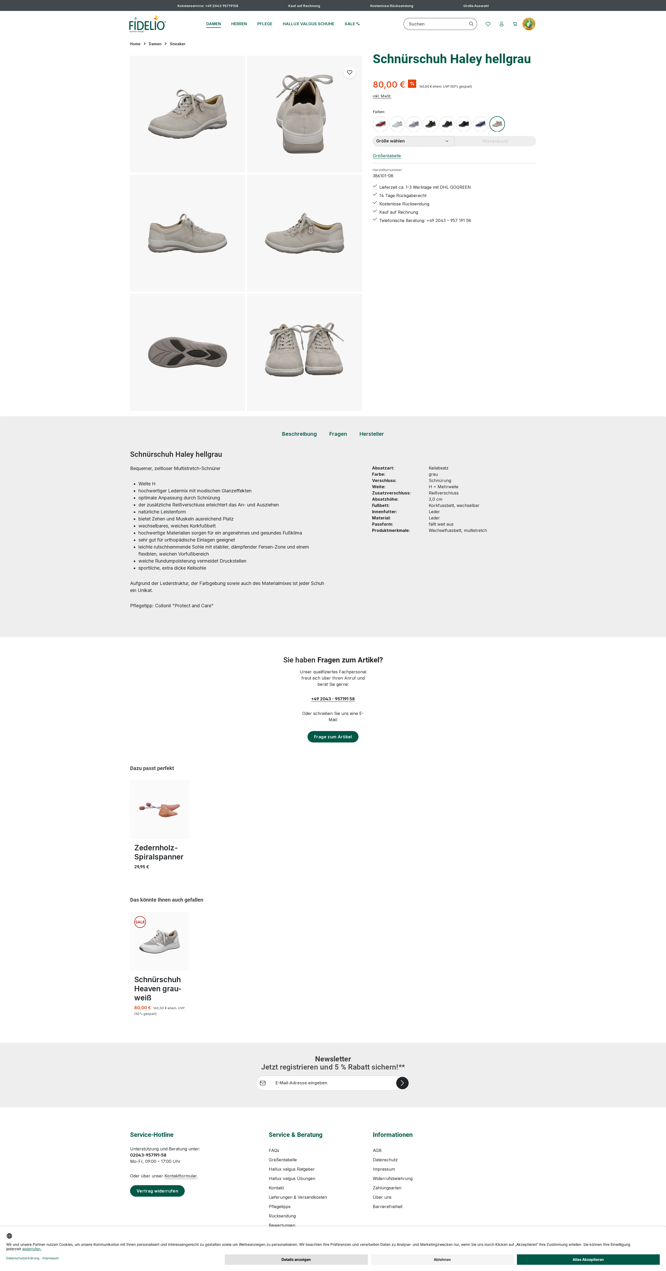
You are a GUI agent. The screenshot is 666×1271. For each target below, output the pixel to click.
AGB (377, 1150)
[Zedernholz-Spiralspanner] (159, 809)
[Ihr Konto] (501, 24)
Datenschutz (385, 1159)
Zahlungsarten (387, 1187)
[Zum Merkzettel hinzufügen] (349, 72)
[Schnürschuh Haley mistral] (397, 124)
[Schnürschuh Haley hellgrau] (187, 114)
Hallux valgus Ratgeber (292, 1169)
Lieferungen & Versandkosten (298, 1197)
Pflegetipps (280, 1206)
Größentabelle (387, 155)
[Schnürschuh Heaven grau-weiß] (159, 941)
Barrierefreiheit (387, 1206)
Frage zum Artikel (333, 736)
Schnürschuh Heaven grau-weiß (158, 988)
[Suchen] (471, 24)
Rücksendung (282, 1215)
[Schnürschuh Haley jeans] (414, 124)
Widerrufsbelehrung (393, 1178)
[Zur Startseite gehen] (147, 24)
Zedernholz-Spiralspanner (158, 852)
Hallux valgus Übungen (292, 1178)
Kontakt (276, 1187)
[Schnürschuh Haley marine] (480, 124)
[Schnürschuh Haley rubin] (380, 124)
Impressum (384, 1169)
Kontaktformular (180, 1175)
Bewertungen (282, 1225)
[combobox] (435, 24)
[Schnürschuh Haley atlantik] (430, 124)
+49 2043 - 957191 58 (333, 698)
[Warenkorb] (515, 24)
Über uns (382, 1197)
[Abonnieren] (402, 1083)
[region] (246, 233)
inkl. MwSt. (382, 96)
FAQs (274, 1150)
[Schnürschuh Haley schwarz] (447, 124)
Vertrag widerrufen (157, 1191)
